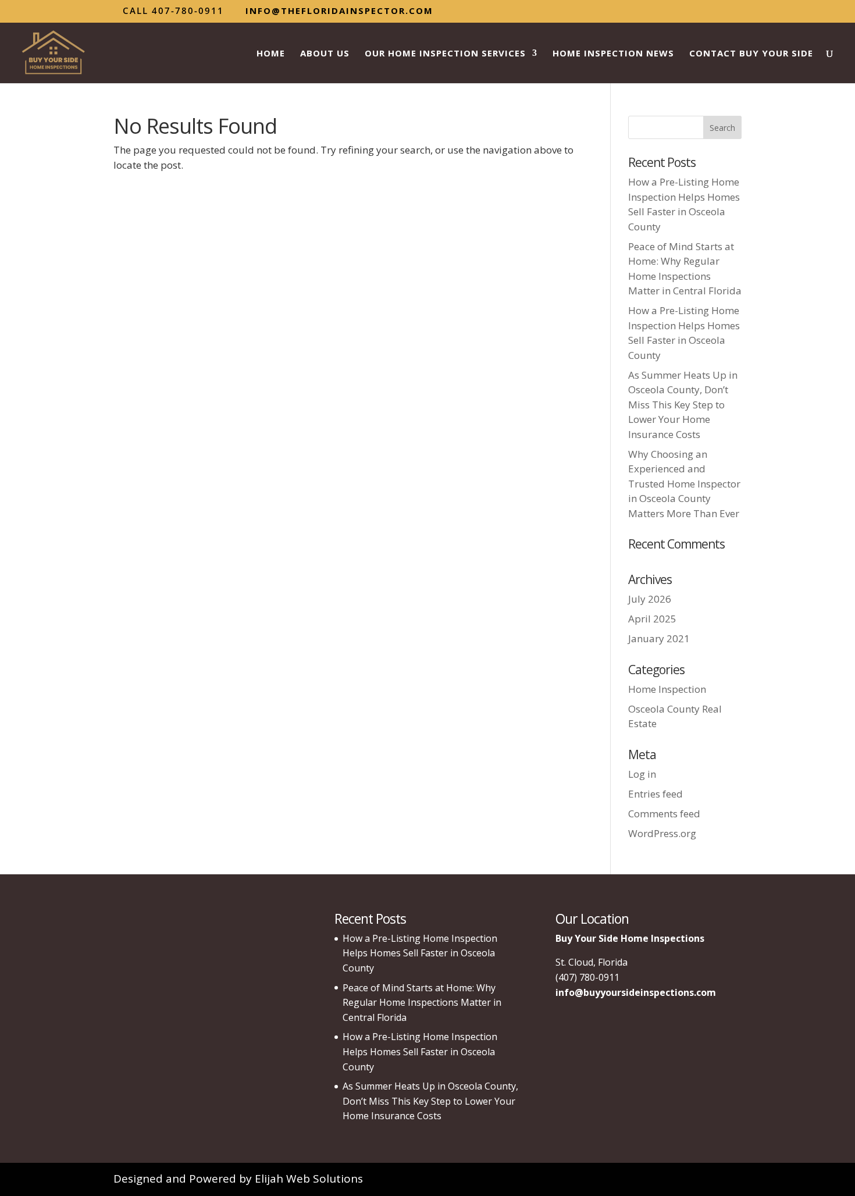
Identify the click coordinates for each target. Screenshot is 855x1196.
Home (270, 54)
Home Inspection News (613, 54)
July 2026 (649, 599)
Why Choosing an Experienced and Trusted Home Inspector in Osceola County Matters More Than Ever (684, 483)
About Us (325, 54)
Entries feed (655, 793)
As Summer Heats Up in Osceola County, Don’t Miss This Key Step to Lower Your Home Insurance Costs (683, 404)
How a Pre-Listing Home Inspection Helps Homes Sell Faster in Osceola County (420, 953)
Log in (642, 774)
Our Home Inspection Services (445, 54)
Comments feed (664, 813)
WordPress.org (662, 833)
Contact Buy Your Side (751, 54)
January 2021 (659, 638)
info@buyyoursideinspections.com (635, 992)
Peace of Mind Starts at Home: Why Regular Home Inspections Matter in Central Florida (422, 1002)
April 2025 (652, 618)
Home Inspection (667, 689)
